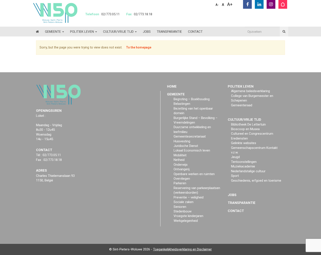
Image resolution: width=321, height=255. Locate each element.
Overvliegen (182, 179)
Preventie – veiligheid (189, 197)
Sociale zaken (183, 202)
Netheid (179, 160)
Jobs (147, 32)
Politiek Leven (82, 32)
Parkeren (180, 183)
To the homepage (138, 47)
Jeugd (235, 157)
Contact (195, 32)
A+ (230, 4)
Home (172, 86)
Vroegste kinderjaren (188, 216)
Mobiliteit (180, 155)
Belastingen (182, 104)
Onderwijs (181, 165)
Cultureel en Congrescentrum (252, 134)
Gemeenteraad (241, 105)
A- (217, 5)
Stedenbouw (183, 211)
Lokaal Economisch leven (192, 150)
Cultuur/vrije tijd (119, 32)
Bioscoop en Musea (245, 129)
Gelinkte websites (243, 143)
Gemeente (53, 32)
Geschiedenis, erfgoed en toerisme (256, 181)
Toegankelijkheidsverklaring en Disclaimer (182, 249)
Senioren (180, 207)
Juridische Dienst (186, 146)
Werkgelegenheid (186, 221)
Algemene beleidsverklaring (250, 91)
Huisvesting (182, 141)
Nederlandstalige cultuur (248, 171)
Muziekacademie (243, 166)
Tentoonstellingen (244, 162)
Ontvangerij (182, 169)
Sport (235, 176)
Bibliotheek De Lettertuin (248, 124)
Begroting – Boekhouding (192, 99)
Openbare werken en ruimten (194, 174)
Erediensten (239, 138)
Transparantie (169, 32)
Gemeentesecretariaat (190, 136)
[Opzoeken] (284, 31)
